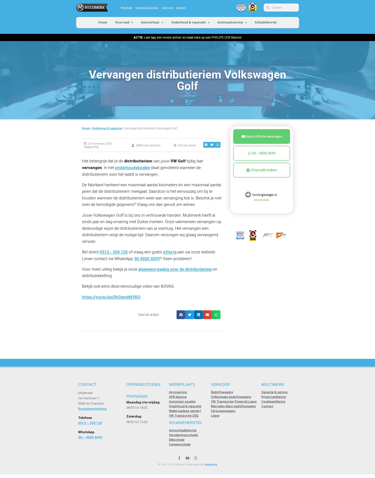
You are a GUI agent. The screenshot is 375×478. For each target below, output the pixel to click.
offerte (170, 252)
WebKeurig (211, 464)
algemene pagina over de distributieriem (175, 269)
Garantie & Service (147, 7)
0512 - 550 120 (114, 252)
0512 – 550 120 (90, 423)
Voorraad (122, 22)
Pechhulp (126, 7)
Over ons (167, 7)
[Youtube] (187, 458)
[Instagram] (195, 458)
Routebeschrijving (92, 409)
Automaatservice (230, 22)
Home (102, 22)
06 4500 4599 (147, 258)
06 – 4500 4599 (90, 437)
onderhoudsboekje (132, 167)
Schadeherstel (266, 22)
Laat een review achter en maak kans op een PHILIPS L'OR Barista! (188, 37)
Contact (181, 7)
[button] (206, 145)
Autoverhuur (150, 22)
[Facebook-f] (179, 458)
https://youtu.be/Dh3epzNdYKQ (111, 297)
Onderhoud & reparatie (188, 22)
